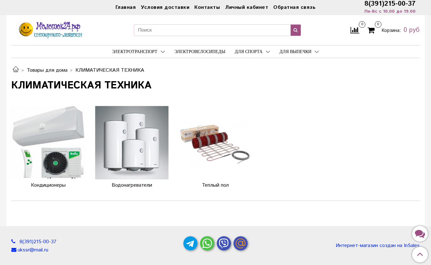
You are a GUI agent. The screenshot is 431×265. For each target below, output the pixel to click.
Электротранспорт (134, 51)
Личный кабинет (246, 7)
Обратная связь (294, 7)
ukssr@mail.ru (33, 250)
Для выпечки (295, 51)
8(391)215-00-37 (37, 241)
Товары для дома (47, 70)
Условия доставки (165, 7)
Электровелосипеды (199, 51)
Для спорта (249, 51)
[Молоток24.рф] (51, 29)
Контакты (207, 7)
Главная (125, 7)
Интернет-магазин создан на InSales (378, 245)
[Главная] (16, 70)
